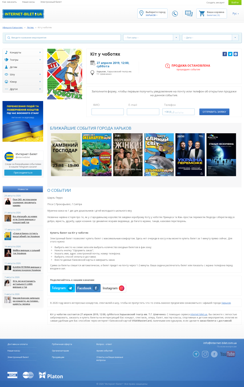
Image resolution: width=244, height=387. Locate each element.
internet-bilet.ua (198, 314)
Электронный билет (51, 1)
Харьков (226, 302)
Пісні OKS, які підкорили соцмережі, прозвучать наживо (25, 202)
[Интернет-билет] (23, 13)
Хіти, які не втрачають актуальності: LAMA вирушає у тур (24, 284)
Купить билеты (65, 170)
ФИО (96, 105)
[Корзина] (202, 13)
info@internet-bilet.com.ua (220, 343)
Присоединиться (23, 172)
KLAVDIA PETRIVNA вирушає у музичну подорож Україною (27, 269)
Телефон (170, 105)
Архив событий (104, 350)
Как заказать (9, 1)
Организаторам (60, 350)
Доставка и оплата (17, 344)
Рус (235, 13)
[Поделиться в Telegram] (236, 54)
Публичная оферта (62, 344)
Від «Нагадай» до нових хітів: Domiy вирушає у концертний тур (25, 219)
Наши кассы (28, 1)
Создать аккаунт (215, 2)
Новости (23, 189)
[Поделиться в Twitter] (230, 54)
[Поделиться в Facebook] (225, 54)
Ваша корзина (215, 12)
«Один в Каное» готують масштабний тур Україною (26, 235)
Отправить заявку (214, 112)
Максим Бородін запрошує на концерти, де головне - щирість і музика (26, 301)
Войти (235, 2)
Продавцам (58, 357)
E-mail (132, 105)
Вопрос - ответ (104, 344)
